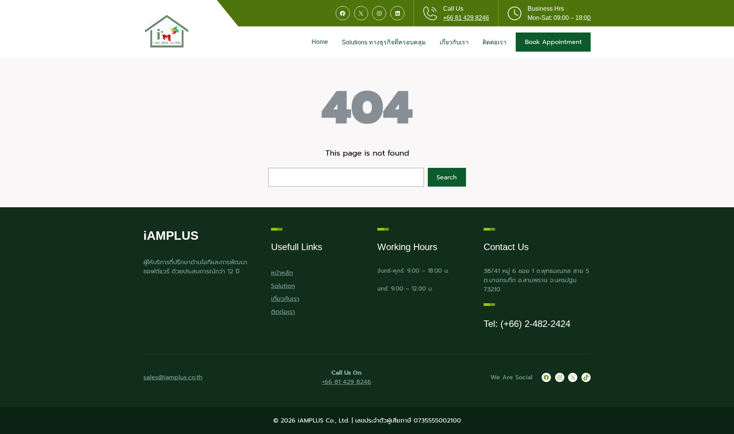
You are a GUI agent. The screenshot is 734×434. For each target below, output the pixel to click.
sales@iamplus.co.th (173, 377)
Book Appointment (553, 42)
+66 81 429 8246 (466, 18)
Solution (283, 286)
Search (447, 177)
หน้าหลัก (282, 273)
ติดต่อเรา (283, 312)
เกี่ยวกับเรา (285, 299)
